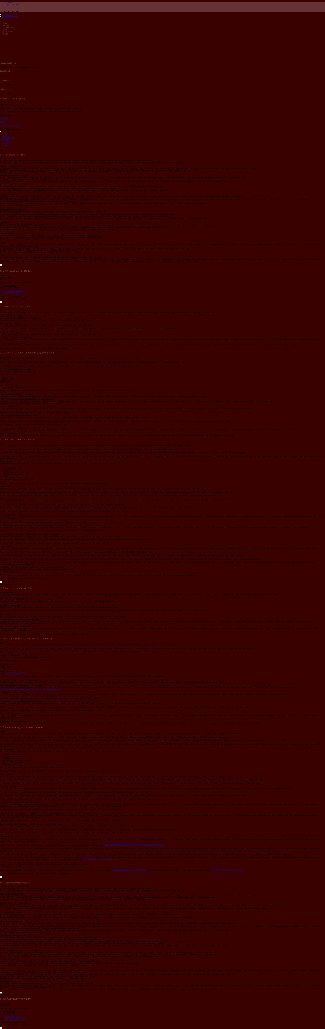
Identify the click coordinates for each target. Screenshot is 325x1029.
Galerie (6, 25)
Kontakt (6, 33)
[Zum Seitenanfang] (0, 131)
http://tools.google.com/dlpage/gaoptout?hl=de (100, 859)
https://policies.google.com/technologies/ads (130, 870)
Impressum (4, 119)
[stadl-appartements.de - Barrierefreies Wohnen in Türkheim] (9, 16)
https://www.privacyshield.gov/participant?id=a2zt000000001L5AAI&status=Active (133, 845)
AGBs (2, 122)
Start (5, 24)
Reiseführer (7, 31)
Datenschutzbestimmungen (10, 125)
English (6, 35)
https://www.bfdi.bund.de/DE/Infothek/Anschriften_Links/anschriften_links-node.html (30, 689)
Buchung (6, 29)
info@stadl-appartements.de (15, 291)
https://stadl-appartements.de (14, 293)
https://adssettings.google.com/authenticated (227, 870)
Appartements (8, 27)
